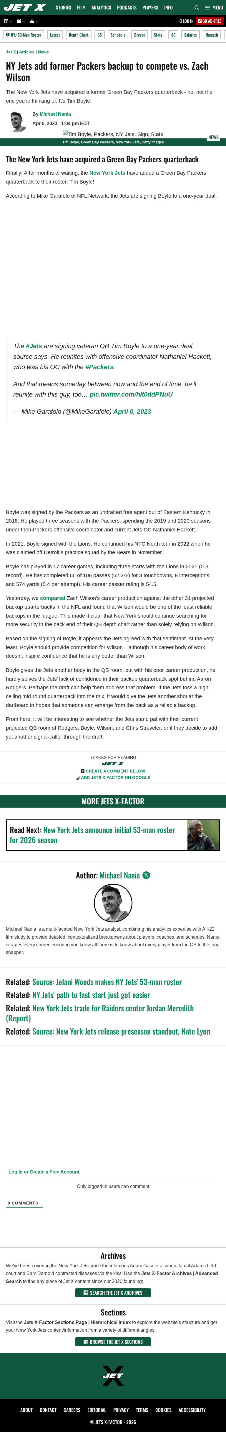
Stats (158, 35)
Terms (142, 1409)
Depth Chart (79, 35)
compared (52, 598)
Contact (48, 1409)
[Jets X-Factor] (26, 7)
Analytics (101, 7)
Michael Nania (55, 114)
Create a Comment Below (115, 771)
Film (81, 7)
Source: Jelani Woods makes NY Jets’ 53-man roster (107, 981)
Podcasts (127, 7)
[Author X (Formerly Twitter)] (146, 875)
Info (168, 7)
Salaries (190, 35)
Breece (139, 35)
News (43, 52)
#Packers (99, 367)
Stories (63, 7)
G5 (99, 35)
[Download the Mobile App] (7, 21)
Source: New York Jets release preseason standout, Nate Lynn (121, 1031)
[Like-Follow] (33, 21)
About (26, 1409)
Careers (72, 1409)
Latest (55, 35)
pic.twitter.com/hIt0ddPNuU (131, 394)
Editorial (96, 1409)
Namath (212, 35)
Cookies (163, 1409)
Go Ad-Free (211, 21)
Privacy (121, 1409)
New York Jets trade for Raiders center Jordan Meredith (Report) (100, 1013)
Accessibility (192, 1409)
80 (173, 35)
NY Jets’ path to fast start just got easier (91, 994)
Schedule (118, 35)
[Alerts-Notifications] (20, 21)
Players (150, 7)
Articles (26, 52)
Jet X (11, 52)
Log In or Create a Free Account (43, 1171)
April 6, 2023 (132, 411)
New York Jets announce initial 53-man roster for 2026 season (92, 834)
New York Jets (107, 173)
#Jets (34, 346)
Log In (188, 21)
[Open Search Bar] (197, 7)
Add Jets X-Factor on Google (115, 777)
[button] (214, 7)
